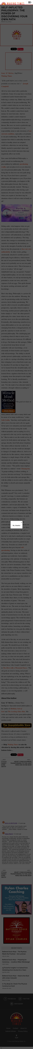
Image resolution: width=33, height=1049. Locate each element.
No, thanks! (16, 525)
